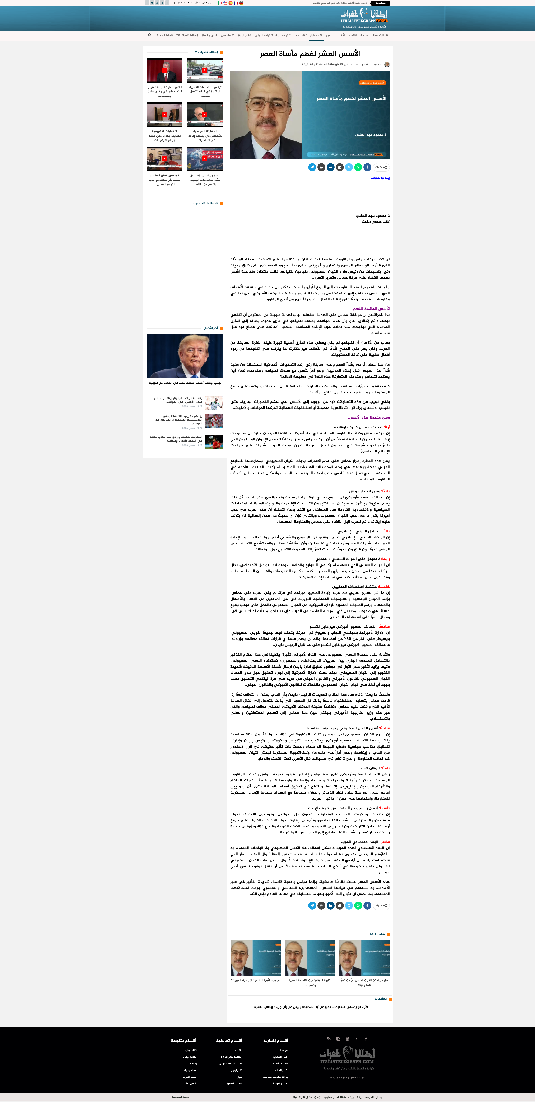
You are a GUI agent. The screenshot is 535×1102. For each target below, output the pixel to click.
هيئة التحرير (182, 3)
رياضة (193, 1063)
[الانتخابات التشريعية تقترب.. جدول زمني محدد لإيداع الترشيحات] (164, 114)
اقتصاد (352, 35)
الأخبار (341, 35)
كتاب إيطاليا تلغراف (294, 35)
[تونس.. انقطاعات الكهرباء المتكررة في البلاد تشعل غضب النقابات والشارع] (205, 70)
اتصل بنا (195, 3)
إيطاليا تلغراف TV (187, 35)
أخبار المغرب (280, 1057)
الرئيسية (378, 35)
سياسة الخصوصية (180, 1097)
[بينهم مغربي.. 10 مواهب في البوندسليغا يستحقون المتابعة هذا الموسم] (214, 421)
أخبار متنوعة (280, 1083)
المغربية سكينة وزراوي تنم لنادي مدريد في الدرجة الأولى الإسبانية (176, 438)
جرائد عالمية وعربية (275, 1077)
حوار (328, 35)
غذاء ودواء (190, 1070)
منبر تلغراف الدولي (267, 35)
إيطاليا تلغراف (380, 178)
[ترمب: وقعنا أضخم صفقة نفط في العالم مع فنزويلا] (185, 356)
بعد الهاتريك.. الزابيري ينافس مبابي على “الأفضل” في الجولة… (177, 400)
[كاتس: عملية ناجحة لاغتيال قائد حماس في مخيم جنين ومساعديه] (164, 70)
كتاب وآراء (316, 35)
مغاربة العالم (280, 1063)
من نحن (206, 3)
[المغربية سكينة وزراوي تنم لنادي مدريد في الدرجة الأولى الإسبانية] (214, 442)
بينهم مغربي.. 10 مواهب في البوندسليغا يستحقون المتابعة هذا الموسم (178, 420)
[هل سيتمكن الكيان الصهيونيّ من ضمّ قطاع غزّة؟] (364, 958)
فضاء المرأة (244, 35)
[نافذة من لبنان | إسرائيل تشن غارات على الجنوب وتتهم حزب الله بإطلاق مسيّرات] (205, 159)
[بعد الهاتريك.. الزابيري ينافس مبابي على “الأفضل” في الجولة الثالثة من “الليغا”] (214, 403)
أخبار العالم (281, 1070)
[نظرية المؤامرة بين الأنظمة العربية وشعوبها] (310, 958)
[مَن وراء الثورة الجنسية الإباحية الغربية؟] (256, 958)
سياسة (364, 35)
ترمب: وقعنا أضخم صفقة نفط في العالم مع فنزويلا (340, 3)
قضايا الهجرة (165, 35)
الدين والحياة (210, 35)
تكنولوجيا (236, 1070)
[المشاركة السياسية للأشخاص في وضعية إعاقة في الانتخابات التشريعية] (205, 114)
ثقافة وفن (227, 35)
